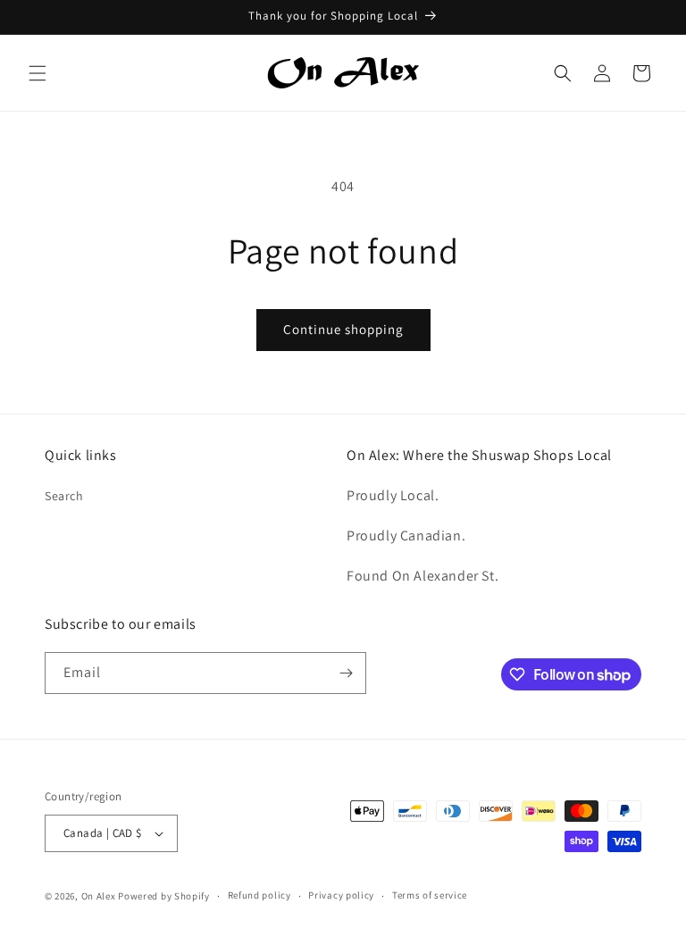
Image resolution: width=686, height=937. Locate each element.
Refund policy (259, 895)
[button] (37, 73)
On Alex (98, 896)
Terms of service (429, 895)
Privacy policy (341, 895)
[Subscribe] (345, 673)
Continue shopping (343, 329)
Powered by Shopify (164, 896)
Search (64, 496)
